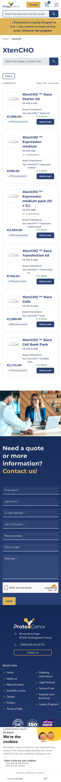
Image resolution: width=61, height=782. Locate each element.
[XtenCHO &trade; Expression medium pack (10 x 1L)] (13, 196)
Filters (8, 76)
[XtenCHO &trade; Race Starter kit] (13, 98)
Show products (47, 83)
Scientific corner (16, 690)
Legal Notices (47, 682)
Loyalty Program (48, 704)
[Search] (53, 13)
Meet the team (15, 684)
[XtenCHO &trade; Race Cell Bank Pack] (13, 344)
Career (11, 696)
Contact (33, 4)
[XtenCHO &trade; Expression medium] (13, 141)
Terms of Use (46, 688)
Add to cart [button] (45, 121)
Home (5, 39)
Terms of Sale (14, 709)
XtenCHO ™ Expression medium (32, 141)
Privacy (11, 702)
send (9, 601)
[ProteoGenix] (11, 4)
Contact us (33, 652)
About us (12, 678)
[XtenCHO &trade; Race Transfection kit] (13, 255)
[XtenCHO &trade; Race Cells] (13, 301)
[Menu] (56, 4)
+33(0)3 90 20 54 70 (31, 644)
